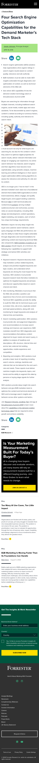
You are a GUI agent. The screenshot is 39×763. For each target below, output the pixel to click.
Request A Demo (19, 734)
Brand (3, 722)
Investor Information (8, 708)
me (34, 402)
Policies (4, 713)
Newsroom (5, 699)
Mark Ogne (5, 560)
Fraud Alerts (5, 719)
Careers (4, 710)
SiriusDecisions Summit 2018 (12, 405)
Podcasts (4, 716)
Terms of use (7, 752)
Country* (4, 631)
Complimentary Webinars (9, 702)
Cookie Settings (31, 752)
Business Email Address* (9, 622)
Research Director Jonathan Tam (17, 402)
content (14, 205)
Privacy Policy (19, 752)
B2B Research (6, 433)
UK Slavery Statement (8, 725)
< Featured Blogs (7, 11)
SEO (10, 202)
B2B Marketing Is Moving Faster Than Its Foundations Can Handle (19, 554)
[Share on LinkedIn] (11, 58)
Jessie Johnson (9, 46)
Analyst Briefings (6, 696)
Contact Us (5, 705)
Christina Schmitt (7, 512)
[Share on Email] (18, 58)
